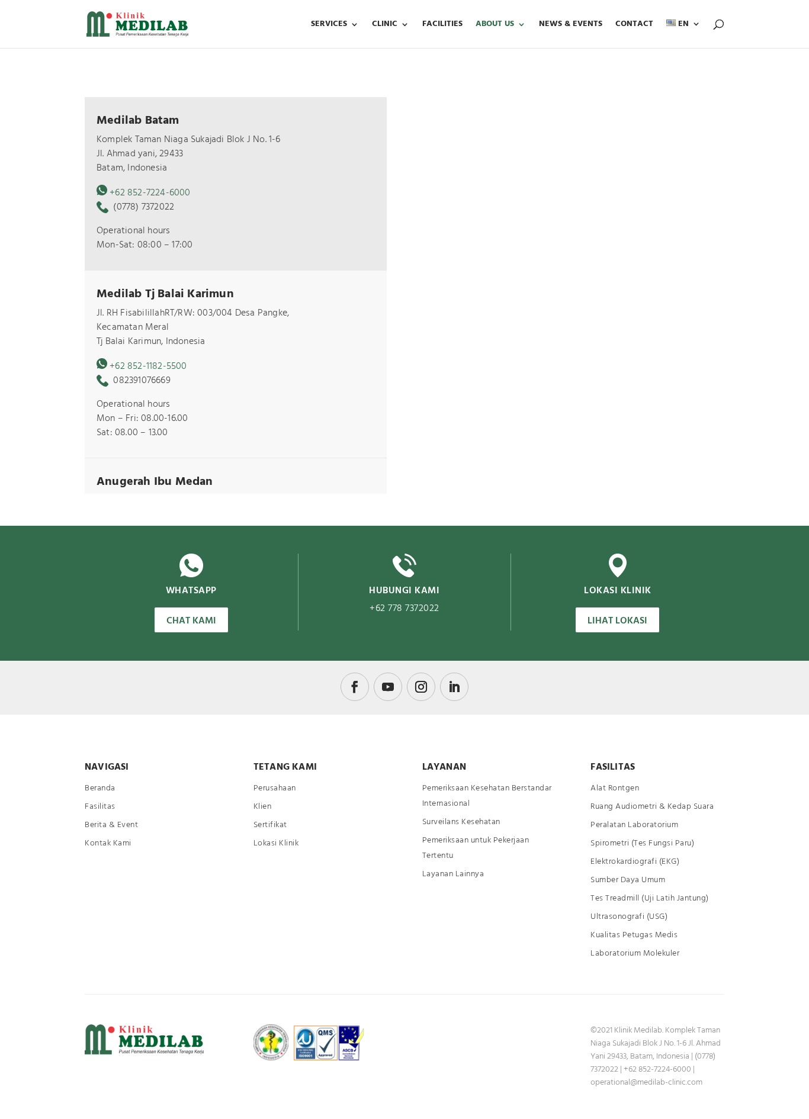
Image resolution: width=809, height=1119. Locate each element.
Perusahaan (274, 788)
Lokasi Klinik (276, 843)
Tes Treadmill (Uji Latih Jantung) (649, 898)
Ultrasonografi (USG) (628, 917)
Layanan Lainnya (453, 874)
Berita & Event (111, 825)
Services (329, 25)
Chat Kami (191, 621)
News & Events (570, 25)
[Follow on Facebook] (355, 687)
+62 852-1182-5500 (148, 366)
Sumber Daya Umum (627, 880)
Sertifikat (270, 825)
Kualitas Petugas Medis (634, 935)
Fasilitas (100, 806)
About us (495, 25)
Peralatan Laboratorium (634, 825)
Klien (262, 806)
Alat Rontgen (614, 788)
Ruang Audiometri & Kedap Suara (652, 806)
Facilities (442, 25)
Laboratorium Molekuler (634, 953)
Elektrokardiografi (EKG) (634, 862)
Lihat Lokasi (617, 621)
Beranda (100, 788)
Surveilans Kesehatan (461, 822)
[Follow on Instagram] (421, 687)
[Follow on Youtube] (388, 687)
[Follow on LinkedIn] (454, 687)
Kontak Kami (108, 843)
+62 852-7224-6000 (150, 193)
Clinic (384, 25)
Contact (634, 25)
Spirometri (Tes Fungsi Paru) (642, 843)
